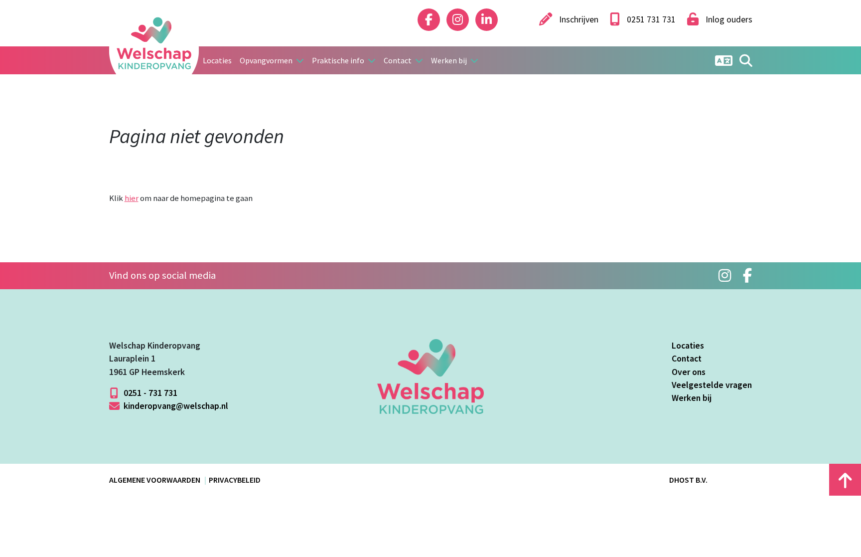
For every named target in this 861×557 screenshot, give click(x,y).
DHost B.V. (688, 480)
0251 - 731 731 (149, 392)
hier (132, 197)
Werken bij (692, 397)
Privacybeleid (235, 480)
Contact (687, 358)
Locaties (217, 60)
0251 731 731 (650, 19)
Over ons (689, 372)
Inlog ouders (728, 19)
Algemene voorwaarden (154, 480)
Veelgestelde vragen (712, 384)
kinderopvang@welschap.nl (175, 405)
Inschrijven (577, 19)
